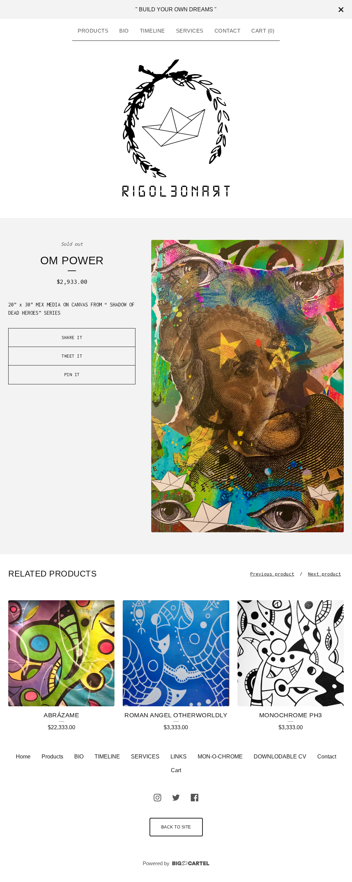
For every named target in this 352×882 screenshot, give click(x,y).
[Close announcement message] (341, 9)
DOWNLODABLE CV (280, 756)
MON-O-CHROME (220, 756)
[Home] (176, 128)
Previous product (272, 574)
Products (93, 31)
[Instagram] (157, 797)
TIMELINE (152, 31)
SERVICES (190, 31)
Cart (176, 770)
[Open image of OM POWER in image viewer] (247, 386)
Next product (324, 574)
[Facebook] (194, 797)
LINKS (178, 756)
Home (23, 756)
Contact (227, 31)
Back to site (176, 827)
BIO (124, 31)
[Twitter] (176, 797)
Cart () (262, 31)
